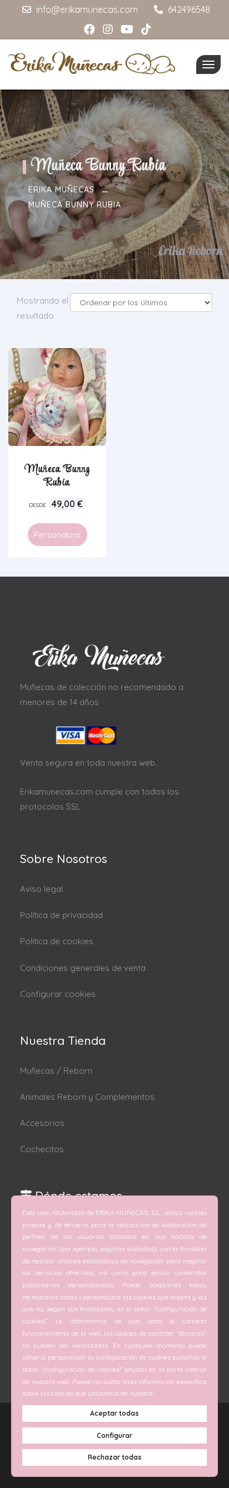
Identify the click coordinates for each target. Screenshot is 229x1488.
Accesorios (42, 1123)
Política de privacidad (61, 915)
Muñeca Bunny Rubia (74, 205)
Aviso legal (41, 889)
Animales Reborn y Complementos (87, 1097)
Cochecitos (42, 1149)
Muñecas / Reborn (56, 1070)
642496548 (188, 9)
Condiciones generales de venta (83, 968)
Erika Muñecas (61, 190)
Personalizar (57, 534)
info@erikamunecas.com (86, 9)
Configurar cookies (58, 994)
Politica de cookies (56, 941)
